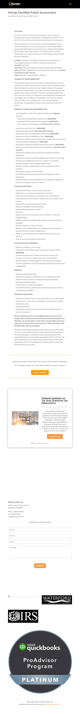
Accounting (64, 407)
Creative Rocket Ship (52, 704)
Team (36, 16)
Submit (40, 565)
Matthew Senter (16, 16)
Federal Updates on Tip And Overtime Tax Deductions (55, 400)
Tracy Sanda (47, 407)
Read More (55, 436)
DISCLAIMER (40, 372)
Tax (51, 409)
